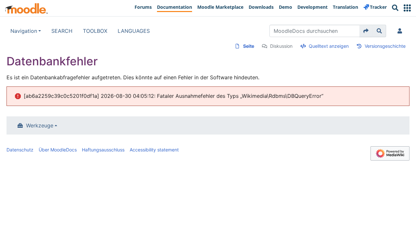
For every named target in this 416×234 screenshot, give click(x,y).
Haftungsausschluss (103, 149)
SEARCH (61, 31)
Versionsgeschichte (385, 46)
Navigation (23, 31)
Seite (248, 46)
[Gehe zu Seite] (366, 31)
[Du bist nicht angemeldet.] (401, 30)
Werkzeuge (39, 125)
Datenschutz (19, 149)
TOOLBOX (95, 31)
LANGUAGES (134, 31)
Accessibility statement (154, 149)
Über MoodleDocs (58, 149)
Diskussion (281, 46)
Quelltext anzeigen (329, 46)
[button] (407, 8)
